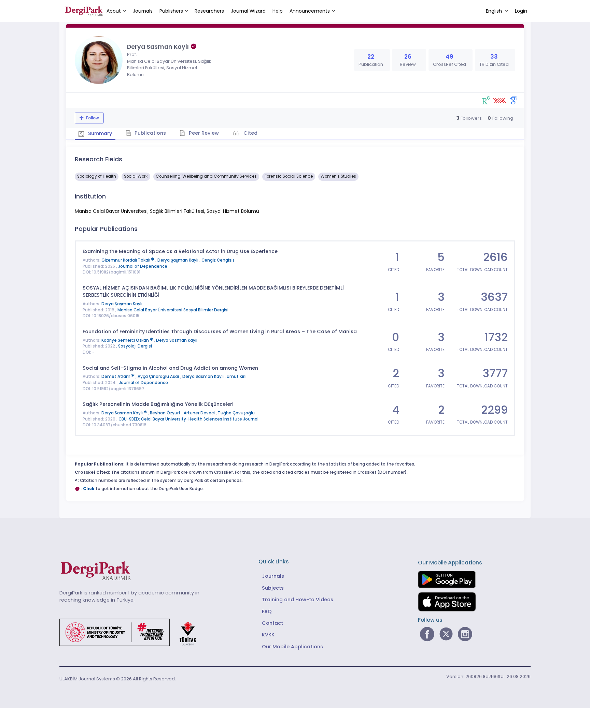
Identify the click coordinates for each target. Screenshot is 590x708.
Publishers (171, 11)
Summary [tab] (99, 133)
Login (521, 11)
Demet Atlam (116, 376)
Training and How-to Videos (297, 599)
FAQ (267, 611)
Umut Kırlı (237, 376)
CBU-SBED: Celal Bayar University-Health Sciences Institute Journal (188, 419)
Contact (272, 623)
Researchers (209, 11)
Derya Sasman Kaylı (176, 340)
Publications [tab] (149, 133)
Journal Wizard (248, 11)
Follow (92, 118)
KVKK (268, 634)
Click (89, 488)
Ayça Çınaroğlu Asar (159, 376)
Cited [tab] (249, 133)
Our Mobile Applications (292, 646)
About (114, 11)
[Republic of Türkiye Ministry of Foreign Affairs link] (132, 632)
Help (277, 11)
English (494, 11)
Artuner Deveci (200, 413)
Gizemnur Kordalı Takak (126, 260)
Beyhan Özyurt (166, 413)
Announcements (310, 11)
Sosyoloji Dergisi (135, 346)
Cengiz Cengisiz (218, 260)
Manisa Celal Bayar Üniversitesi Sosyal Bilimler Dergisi (172, 310)
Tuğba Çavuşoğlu (236, 413)
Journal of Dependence (142, 266)
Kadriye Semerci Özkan (125, 340)
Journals (143, 11)
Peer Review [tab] (203, 133)
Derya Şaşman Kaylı (178, 260)
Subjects (273, 588)
